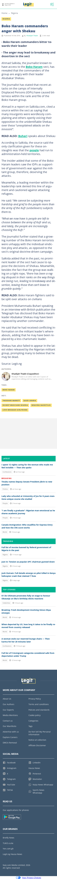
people (34, 150)
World (5, 532)
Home (4, 13)
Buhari (22, 136)
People (5, 503)
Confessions (7, 472)
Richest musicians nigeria (15, 405)
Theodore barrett (11, 401)
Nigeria (14, 13)
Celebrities (6, 603)
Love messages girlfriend (15, 410)
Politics (5, 489)
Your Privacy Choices (31, 877)
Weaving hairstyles (41, 405)
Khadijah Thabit (32, 36)
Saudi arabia (30, 401)
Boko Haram (34, 67)
